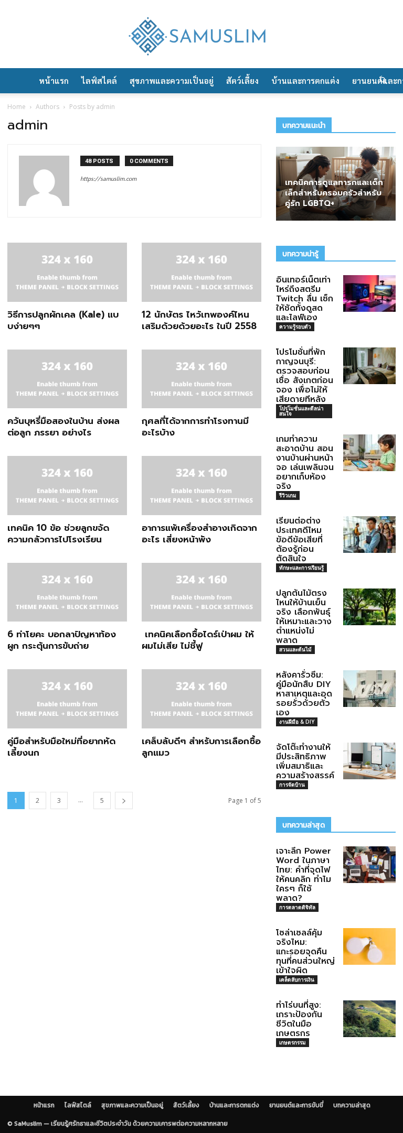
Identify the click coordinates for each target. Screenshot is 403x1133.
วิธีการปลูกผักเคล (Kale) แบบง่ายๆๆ (63, 320)
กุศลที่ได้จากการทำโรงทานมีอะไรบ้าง (195, 426)
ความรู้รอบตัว (295, 326)
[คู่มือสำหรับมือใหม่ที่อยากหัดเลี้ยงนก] (67, 698)
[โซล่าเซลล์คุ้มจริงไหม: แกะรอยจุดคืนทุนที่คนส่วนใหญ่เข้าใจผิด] (369, 946)
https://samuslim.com (108, 178)
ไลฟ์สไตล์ (99, 80)
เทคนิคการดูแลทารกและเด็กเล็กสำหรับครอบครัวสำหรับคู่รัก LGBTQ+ (334, 193)
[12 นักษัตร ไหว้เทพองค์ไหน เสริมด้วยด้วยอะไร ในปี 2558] (201, 272)
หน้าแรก (54, 80)
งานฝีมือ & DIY (296, 721)
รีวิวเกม (287, 495)
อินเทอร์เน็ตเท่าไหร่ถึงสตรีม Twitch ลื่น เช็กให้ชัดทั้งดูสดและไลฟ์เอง (304, 299)
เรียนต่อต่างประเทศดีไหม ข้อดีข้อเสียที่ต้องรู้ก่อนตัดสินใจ (299, 540)
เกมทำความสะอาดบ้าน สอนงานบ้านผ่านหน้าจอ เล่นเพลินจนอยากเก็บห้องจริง (305, 463)
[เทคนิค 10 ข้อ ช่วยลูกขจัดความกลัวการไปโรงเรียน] (67, 485)
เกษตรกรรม (292, 1042)
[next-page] (124, 800)
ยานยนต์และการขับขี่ (296, 1105)
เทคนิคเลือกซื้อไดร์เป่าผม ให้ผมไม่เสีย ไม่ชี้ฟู (198, 639)
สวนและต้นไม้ (295, 649)
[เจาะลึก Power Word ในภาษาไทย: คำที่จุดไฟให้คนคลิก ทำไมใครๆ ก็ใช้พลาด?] (369, 864)
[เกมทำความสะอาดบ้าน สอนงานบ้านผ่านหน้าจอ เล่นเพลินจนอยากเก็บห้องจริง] (369, 452)
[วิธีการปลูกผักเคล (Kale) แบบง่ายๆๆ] (67, 272)
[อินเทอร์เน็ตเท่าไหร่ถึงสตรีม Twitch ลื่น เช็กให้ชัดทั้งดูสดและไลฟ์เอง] (369, 293)
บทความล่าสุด (351, 1105)
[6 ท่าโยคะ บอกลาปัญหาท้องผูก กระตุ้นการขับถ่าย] (67, 592)
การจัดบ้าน (292, 784)
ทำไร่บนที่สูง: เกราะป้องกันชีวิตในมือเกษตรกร (299, 1019)
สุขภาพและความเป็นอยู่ (172, 80)
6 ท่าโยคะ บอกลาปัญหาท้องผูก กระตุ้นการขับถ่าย (61, 639)
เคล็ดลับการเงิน (296, 979)
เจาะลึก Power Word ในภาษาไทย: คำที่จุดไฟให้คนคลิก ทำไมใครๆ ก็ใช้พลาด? (303, 875)
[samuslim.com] (201, 35)
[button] (383, 80)
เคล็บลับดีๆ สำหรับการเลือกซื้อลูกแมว (201, 746)
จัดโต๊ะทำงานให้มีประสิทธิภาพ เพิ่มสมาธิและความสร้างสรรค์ (305, 761)
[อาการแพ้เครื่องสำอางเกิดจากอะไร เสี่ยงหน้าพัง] (201, 485)
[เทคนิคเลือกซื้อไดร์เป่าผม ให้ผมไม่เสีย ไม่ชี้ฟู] (201, 592)
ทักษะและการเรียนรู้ (301, 567)
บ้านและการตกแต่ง (305, 80)
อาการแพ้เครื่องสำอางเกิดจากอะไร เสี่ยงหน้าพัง (199, 533)
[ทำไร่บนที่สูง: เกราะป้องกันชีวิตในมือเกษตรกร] (369, 1018)
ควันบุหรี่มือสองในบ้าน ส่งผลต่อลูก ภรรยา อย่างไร (63, 426)
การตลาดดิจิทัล (297, 907)
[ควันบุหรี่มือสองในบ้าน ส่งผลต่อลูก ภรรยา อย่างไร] (67, 379)
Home (16, 106)
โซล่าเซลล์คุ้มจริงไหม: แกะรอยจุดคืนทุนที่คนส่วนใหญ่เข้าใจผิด (305, 952)
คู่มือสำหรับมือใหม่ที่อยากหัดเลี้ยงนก (61, 746)
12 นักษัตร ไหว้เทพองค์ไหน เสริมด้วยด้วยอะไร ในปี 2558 (199, 320)
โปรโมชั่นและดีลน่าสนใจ (301, 411)
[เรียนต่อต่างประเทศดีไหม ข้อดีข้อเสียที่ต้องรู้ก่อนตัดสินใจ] (369, 534)
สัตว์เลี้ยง (242, 80)
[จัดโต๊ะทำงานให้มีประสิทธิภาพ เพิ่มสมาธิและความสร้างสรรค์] (369, 761)
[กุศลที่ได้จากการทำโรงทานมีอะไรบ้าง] (201, 379)
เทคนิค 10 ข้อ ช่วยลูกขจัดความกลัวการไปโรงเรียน (58, 533)
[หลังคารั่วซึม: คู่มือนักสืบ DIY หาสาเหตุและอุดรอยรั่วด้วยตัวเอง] (369, 688)
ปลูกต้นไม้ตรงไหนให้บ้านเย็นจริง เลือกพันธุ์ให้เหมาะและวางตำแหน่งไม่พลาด (304, 617)
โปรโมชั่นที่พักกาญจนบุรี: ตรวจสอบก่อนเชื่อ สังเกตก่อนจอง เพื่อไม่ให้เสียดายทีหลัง (304, 376)
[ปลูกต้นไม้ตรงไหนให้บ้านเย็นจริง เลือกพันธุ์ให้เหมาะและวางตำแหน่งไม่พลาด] (369, 607)
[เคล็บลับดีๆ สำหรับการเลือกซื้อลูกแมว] (201, 698)
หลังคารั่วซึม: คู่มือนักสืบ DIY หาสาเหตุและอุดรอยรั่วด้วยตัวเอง (304, 694)
